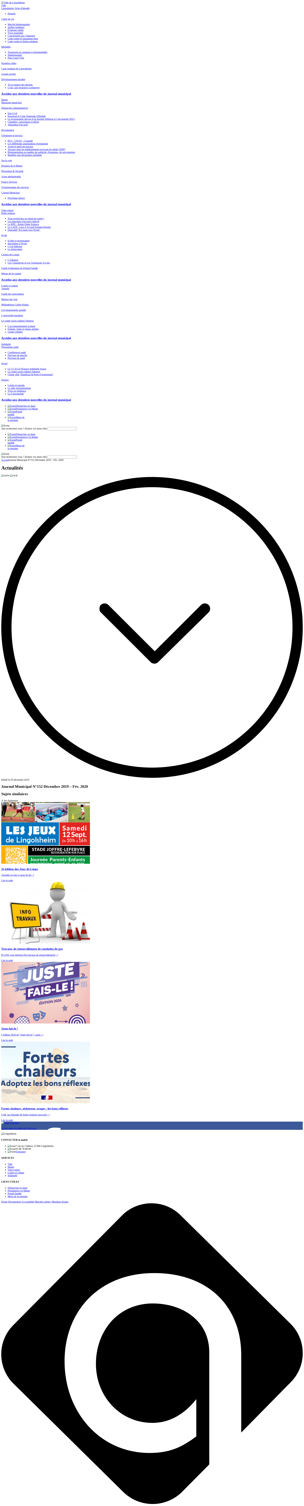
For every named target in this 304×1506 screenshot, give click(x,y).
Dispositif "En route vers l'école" (24, 230)
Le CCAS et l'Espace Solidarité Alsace (27, 368)
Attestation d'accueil (18, 124)
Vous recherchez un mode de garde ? (26, 218)
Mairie (4, 99)
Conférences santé (17, 352)
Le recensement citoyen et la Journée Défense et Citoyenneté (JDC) (41, 119)
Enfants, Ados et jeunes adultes (23, 329)
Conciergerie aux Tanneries (21, 35)
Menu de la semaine (18, 1196)
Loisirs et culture (9, 285)
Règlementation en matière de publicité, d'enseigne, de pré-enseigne (41, 152)
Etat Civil (12, 113)
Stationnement (15, 55)
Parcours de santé (16, 358)
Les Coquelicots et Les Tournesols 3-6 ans (29, 262)
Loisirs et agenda (16, 385)
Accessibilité (27, 1201)
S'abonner (21, 1151)
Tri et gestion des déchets (20, 84)
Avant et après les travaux (20, 146)
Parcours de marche (17, 355)
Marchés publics (43, 1201)
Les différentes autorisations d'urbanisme (28, 143)
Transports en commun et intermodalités (27, 52)
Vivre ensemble (15, 33)
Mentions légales (60, 1201)
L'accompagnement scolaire (21, 326)
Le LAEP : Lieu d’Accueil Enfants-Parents (29, 227)
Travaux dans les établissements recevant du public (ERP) (36, 149)
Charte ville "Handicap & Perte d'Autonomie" (31, 374)
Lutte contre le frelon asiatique (23, 41)
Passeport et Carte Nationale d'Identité (27, 116)
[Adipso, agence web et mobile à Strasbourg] (152, 1503)
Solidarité (6, 344)
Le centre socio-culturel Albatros (24, 371)
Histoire (12, 13)
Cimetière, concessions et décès (23, 122)
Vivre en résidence (17, 391)
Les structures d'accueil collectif (23, 221)
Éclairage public (16, 30)
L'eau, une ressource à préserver (24, 87)
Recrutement (14, 1201)
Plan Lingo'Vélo (16, 58)
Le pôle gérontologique (19, 388)
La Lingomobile (16, 393)
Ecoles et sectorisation (19, 240)
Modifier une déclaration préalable (25, 155)
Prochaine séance (16, 198)
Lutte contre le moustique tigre (23, 38)
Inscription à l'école (17, 243)
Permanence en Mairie (19, 1190)
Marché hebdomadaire (19, 24)
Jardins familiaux (16, 27)
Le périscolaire (15, 249)
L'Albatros (13, 260)
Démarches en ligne (17, 1188)
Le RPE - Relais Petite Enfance (23, 224)
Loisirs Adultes (15, 332)
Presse (4, 1201)
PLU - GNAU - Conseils (20, 141)
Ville (3, 5)
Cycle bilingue (15, 246)
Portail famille (15, 1193)
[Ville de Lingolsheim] (13, 2)
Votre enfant (7, 210)
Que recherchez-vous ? (24, 428)
